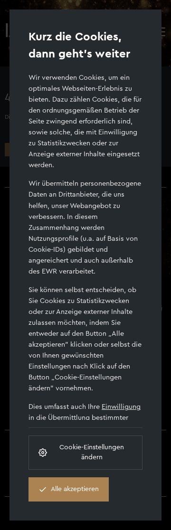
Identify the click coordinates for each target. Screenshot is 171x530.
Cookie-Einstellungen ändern (91, 452)
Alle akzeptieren (75, 489)
